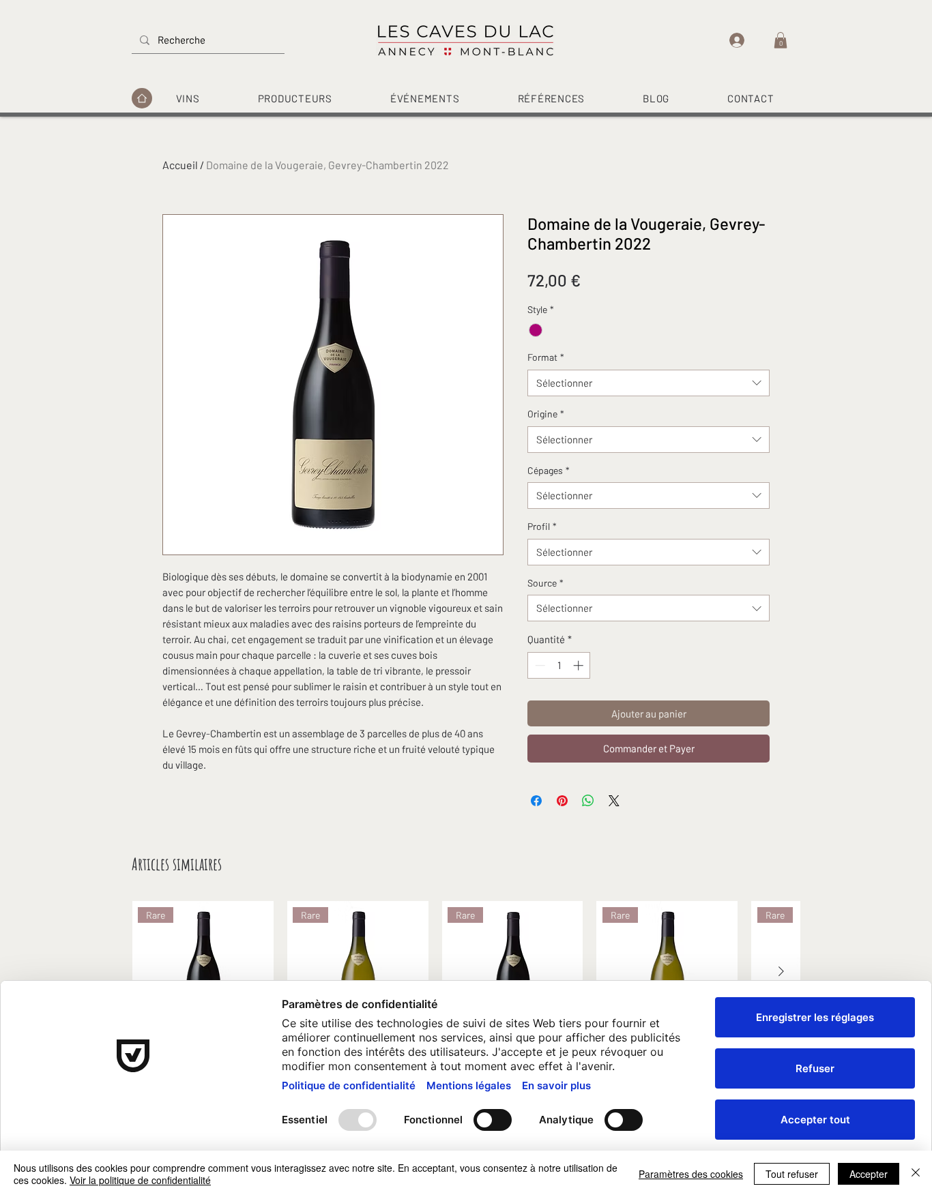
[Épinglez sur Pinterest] (562, 801)
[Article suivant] (781, 971)
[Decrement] (538, 665)
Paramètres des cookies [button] (691, 1174)
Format (545, 357)
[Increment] (579, 665)
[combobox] (648, 383)
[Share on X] (614, 801)
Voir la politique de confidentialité (140, 1180)
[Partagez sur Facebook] (536, 801)
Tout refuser (792, 1174)
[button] (780, 40)
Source (545, 583)
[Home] (142, 98)
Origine (545, 413)
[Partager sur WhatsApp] (588, 801)
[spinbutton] (559, 665)
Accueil (180, 164)
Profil (542, 526)
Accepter (868, 1174)
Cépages (548, 470)
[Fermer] (915, 1174)
